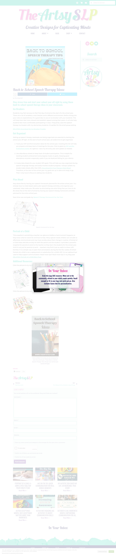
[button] (81, 265)
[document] (58, 277)
